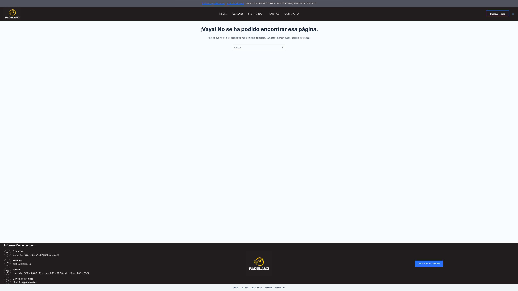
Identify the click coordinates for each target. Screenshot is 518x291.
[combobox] (256, 47)
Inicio (223, 13)
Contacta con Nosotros (429, 263)
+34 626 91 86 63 (235, 3)
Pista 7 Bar (255, 13)
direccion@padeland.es (25, 282)
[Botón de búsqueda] (283, 47)
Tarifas (274, 13)
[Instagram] (513, 14)
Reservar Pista (497, 14)
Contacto (291, 13)
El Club (237, 13)
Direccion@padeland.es (213, 3)
